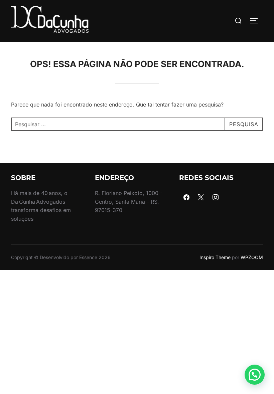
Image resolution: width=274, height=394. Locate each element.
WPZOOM (252, 257)
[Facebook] (186, 197)
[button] (255, 375)
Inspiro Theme (215, 257)
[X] (200, 197)
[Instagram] (215, 197)
